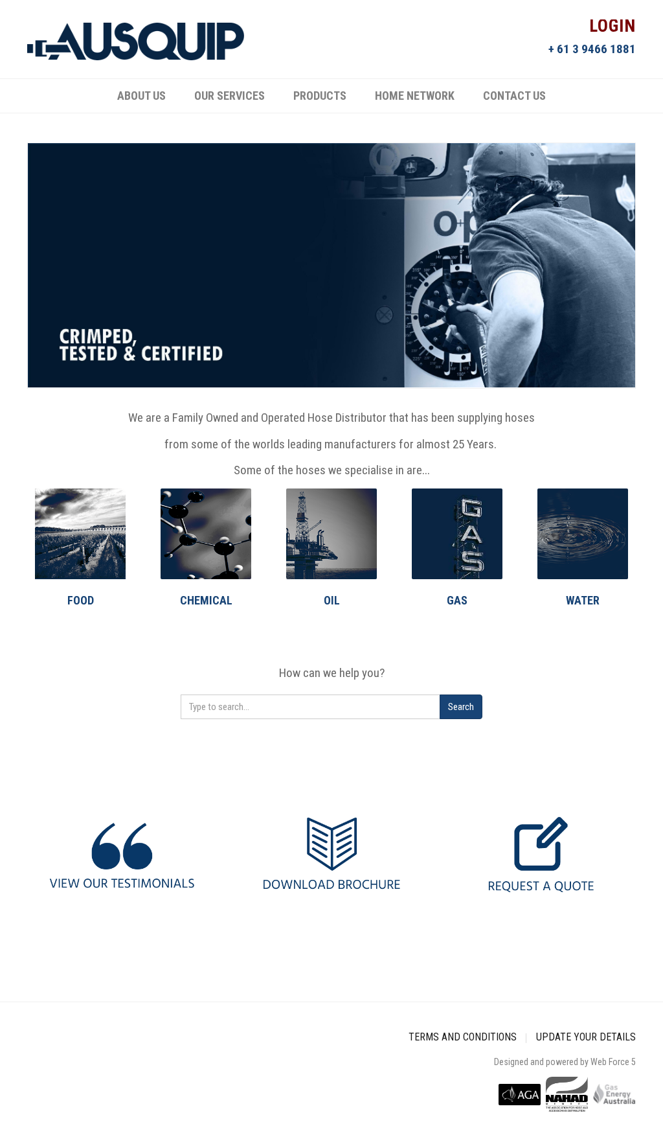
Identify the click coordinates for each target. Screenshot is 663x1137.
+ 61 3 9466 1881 (592, 48)
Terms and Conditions (463, 1037)
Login (612, 27)
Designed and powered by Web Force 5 (565, 1062)
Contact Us (514, 95)
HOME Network (415, 95)
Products (319, 95)
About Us (141, 95)
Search (461, 707)
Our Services (229, 95)
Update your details (586, 1037)
